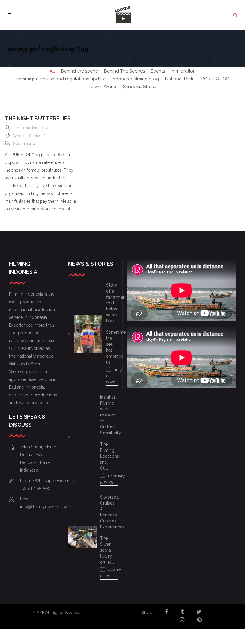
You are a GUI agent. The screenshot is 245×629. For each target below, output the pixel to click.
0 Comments (24, 143)
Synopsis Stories (26, 135)
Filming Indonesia (28, 128)
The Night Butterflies (38, 118)
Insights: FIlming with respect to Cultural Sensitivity (110, 415)
